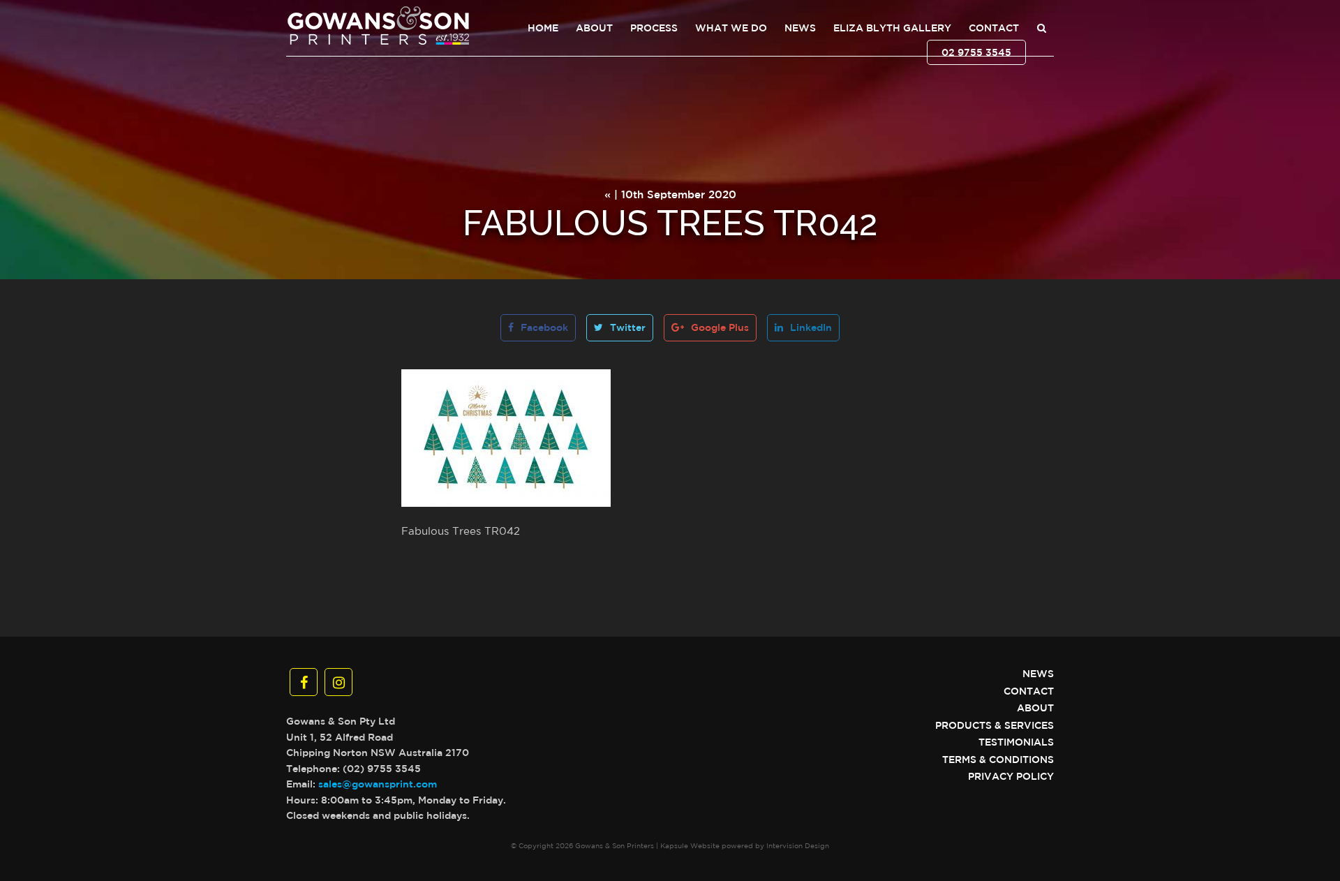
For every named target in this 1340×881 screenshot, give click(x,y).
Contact (994, 28)
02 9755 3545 (976, 52)
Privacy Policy (1011, 776)
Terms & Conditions (998, 759)
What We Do (731, 28)
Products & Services (994, 725)
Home (543, 28)
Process (654, 28)
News (800, 28)
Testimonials (1016, 742)
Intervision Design (797, 845)
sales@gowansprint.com (377, 784)
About (594, 28)
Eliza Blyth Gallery (892, 28)
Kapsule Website (690, 845)
